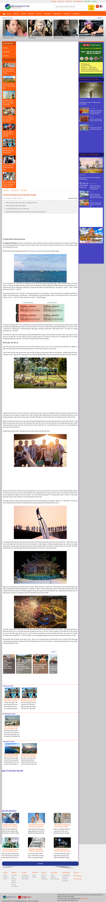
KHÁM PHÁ (31, 14)
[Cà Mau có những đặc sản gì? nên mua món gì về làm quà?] (84, 202)
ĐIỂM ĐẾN (15, 14)
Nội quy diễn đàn (78, 1)
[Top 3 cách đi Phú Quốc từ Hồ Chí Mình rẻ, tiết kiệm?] (12, 720)
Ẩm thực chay (44, 879)
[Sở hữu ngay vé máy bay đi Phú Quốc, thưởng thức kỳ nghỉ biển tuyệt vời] (29, 748)
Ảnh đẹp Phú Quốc (8, 686)
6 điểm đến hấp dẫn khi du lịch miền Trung (17, 208)
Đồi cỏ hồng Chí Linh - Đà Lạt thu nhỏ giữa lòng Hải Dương (90, 178)
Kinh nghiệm (6, 52)
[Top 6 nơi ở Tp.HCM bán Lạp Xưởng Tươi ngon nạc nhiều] (84, 119)
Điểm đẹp (34, 877)
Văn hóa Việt (24, 875)
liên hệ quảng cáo (78, 875)
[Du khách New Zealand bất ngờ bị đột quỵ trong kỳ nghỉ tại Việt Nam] (10, 818)
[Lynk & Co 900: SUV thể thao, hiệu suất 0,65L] (9, 159)
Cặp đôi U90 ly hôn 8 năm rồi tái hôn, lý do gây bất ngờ (36, 826)
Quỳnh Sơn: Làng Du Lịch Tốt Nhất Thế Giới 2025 (9, 86)
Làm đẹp (13, 880)
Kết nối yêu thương (55, 879)
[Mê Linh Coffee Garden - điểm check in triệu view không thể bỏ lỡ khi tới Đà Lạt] (84, 194)
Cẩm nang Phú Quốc (9, 741)
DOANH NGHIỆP (57, 14)
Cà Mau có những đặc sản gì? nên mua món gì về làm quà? (95, 204)
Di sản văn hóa (25, 879)
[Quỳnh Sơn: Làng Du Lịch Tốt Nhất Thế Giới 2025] (9, 78)
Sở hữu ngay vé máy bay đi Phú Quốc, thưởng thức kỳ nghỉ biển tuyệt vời (28, 756)
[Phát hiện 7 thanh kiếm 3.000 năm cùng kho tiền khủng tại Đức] (36, 842)
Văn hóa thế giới (25, 877)
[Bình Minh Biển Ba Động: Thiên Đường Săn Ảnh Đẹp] (9, 94)
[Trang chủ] (4, 14)
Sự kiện (5, 879)
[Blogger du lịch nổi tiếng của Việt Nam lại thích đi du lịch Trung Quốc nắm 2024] (84, 110)
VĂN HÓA (23, 14)
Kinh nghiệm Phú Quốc (9, 714)
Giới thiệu (53, 1)
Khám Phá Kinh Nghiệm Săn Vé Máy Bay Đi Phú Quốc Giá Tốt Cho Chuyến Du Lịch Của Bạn (11, 757)
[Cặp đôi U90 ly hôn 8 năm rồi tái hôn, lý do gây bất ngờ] (36, 818)
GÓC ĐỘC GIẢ (67, 14)
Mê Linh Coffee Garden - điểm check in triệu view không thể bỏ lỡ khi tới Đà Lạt (96, 196)
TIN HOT (9, 14)
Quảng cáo (61, 1)
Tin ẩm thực (43, 875)
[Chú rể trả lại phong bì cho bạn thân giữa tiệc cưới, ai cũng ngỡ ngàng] (10, 842)
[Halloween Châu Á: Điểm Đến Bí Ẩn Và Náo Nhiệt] (9, 126)
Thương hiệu (65, 877)
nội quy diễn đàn (77, 879)
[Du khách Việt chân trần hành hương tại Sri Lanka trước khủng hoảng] (84, 185)
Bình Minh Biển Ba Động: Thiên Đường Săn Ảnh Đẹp (8, 103)
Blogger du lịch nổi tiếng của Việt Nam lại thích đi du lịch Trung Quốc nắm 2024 (96, 112)
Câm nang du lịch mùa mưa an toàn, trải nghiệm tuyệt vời (21, 202)
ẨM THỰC (39, 14)
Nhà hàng (14, 879)
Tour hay (92, 125)
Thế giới (5, 875)
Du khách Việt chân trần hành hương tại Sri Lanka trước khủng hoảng (95, 187)
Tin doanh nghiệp (66, 875)
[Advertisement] (40, 225)
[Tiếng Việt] (97, 6)
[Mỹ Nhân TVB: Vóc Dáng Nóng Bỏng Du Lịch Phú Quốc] (9, 142)
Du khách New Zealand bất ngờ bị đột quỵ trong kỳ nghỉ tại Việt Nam (10, 826)
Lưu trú (13, 877)
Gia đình (52, 875)
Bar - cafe (92, 192)
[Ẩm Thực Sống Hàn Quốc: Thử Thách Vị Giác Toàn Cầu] (9, 111)
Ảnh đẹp (5, 48)
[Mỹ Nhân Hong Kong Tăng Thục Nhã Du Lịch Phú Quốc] (12, 693)
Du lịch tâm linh (93, 183)
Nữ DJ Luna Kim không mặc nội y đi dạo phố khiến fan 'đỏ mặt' (9, 184)
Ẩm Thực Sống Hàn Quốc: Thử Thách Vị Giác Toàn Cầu (8, 119)
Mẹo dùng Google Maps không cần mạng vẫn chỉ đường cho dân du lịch (25, 211)
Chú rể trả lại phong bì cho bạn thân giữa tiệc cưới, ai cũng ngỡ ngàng (11, 851)
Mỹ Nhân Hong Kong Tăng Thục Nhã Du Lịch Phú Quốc (12, 700)
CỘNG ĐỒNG (47, 14)
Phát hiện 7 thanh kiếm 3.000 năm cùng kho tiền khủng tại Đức (36, 851)
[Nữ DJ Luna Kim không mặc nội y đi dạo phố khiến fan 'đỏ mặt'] (9, 175)
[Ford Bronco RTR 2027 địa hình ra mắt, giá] (62, 842)
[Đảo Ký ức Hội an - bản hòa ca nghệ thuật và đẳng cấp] (84, 127)
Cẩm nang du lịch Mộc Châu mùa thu (16, 205)
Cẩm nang (6, 56)
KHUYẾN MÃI (76, 14)
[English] (101, 6)
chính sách (76, 872)
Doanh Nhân (65, 879)
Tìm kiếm (91, 7)
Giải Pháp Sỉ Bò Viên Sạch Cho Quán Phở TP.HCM (8, 71)
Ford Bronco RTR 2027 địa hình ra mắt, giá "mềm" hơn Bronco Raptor (62, 851)
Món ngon (43, 877)
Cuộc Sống (53, 877)
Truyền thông (65, 880)
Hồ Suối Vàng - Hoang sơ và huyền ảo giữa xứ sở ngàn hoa (90, 103)
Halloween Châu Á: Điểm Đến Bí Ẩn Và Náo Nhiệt (8, 134)
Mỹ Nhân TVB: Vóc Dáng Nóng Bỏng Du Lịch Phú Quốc (8, 150)
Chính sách (68, 1)
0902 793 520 (84, 898)
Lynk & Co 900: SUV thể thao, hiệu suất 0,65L (8, 167)
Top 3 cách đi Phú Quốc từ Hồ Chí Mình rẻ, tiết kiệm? (11, 728)
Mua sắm (92, 116)
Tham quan (14, 875)
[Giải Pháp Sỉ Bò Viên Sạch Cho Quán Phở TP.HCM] (9, 64)
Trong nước (5, 877)
